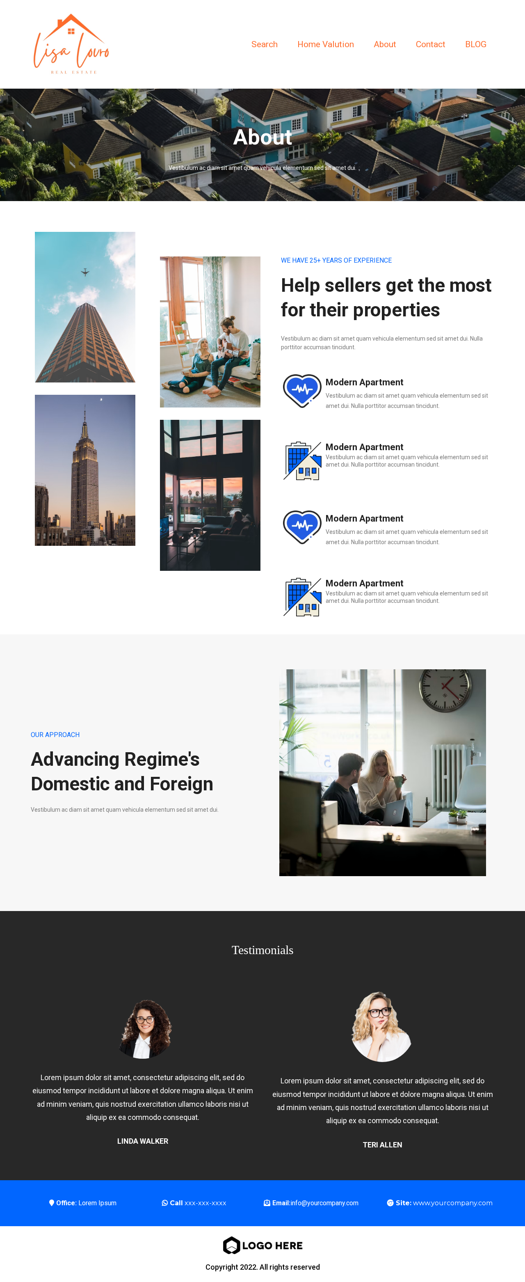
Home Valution (325, 44)
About (385, 44)
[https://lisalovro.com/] (72, 44)
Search (264, 44)
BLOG (475, 44)
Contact (430, 44)
